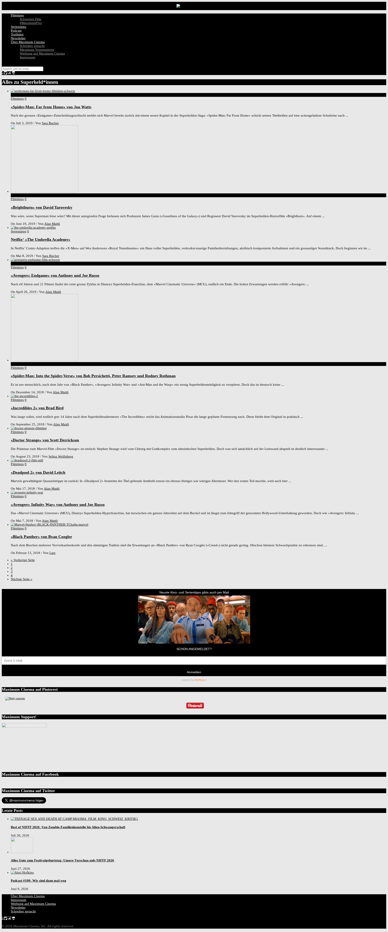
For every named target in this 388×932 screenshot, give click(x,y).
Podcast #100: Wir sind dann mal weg (38, 880)
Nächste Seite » (21, 579)
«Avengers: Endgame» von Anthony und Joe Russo (55, 275)
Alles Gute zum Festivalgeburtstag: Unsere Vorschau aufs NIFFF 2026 (62, 860)
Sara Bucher (50, 123)
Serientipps (18, 27)
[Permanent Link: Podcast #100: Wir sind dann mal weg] (22, 872)
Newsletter (18, 38)
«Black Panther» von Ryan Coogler (41, 536)
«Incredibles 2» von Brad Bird (37, 408)
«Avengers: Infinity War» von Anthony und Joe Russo (58, 504)
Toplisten (17, 34)
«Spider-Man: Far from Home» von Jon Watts (51, 107)
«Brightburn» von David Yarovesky (41, 207)
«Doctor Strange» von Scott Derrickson (45, 440)
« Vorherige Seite (23, 560)
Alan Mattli (52, 224)
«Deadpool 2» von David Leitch (38, 472)
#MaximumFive (31, 23)
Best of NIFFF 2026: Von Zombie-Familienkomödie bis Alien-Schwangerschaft (68, 827)
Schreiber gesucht (32, 46)
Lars (52, 553)
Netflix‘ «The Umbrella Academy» (40, 239)
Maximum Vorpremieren (37, 49)
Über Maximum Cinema (28, 42)
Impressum (27, 57)
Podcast (16, 30)
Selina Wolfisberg (60, 456)
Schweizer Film (30, 19)
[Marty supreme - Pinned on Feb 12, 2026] (15, 698)
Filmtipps (17, 15)
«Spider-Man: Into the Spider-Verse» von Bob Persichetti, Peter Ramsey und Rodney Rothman (93, 376)
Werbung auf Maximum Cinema (42, 53)
